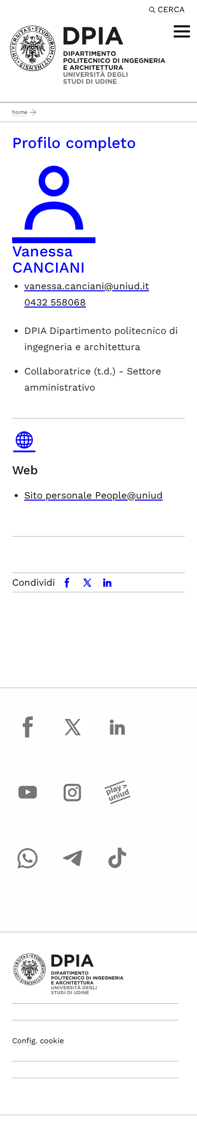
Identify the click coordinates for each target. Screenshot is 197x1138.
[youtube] (27, 802)
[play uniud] (117, 802)
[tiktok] (117, 867)
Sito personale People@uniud (93, 495)
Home (19, 112)
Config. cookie (38, 1040)
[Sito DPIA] (87, 54)
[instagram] (72, 802)
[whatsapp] (27, 867)
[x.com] (72, 736)
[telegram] (72, 867)
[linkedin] (117, 736)
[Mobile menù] (181, 31)
